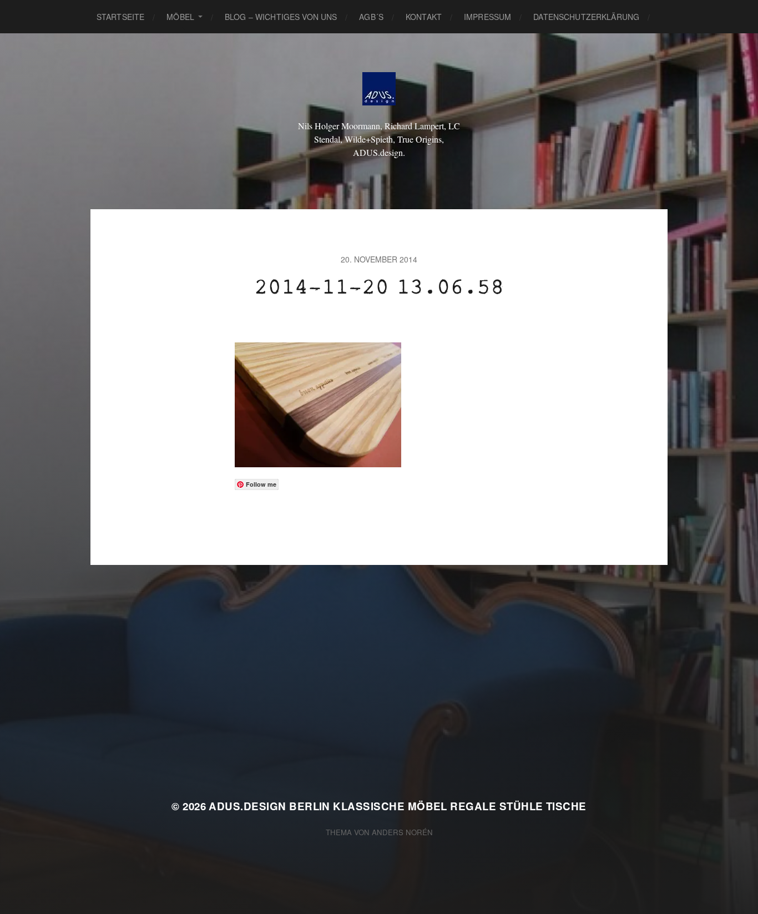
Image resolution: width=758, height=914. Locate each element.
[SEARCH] (667, 17)
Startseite (120, 16)
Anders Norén (402, 832)
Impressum (487, 16)
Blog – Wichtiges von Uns (281, 16)
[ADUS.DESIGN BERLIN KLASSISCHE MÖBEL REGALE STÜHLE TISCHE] (379, 88)
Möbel (180, 16)
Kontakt (424, 16)
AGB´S (371, 16)
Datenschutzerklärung (586, 16)
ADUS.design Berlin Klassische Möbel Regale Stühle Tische (397, 806)
